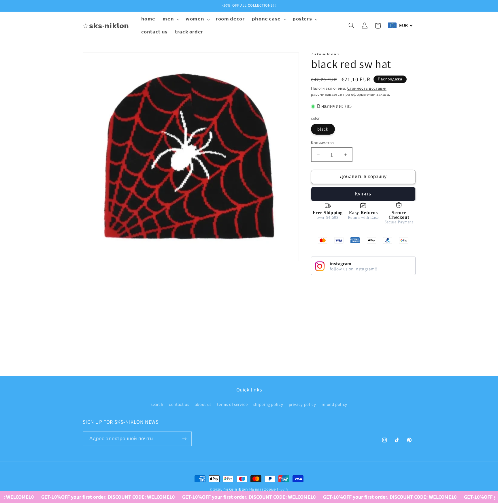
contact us (179, 404)
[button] (170, 19)
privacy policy (302, 404)
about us (203, 404)
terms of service (232, 404)
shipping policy (268, 404)
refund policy (334, 404)
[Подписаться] (184, 439)
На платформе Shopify (268, 489)
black (322, 129)
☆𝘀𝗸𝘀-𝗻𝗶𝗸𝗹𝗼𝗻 (235, 489)
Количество (322, 142)
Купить (363, 194)
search (157, 404)
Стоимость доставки (366, 88)
